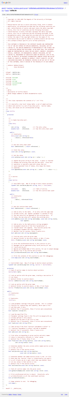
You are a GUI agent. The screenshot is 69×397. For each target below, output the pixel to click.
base (7, 10)
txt (62, 394)
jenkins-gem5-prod (21, 8)
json (66, 394)
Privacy (15, 394)
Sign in (65, 2)
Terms (19, 394)
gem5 (4, 8)
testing (9, 8)
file (36, 14)
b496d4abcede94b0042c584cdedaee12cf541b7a (46, 8)
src (3, 10)
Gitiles (10, 394)
